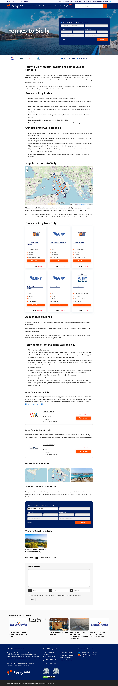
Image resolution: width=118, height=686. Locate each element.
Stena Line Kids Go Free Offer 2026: (58, 633)
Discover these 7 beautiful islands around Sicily (35, 551)
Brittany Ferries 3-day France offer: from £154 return (18, 634)
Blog (8, 1)
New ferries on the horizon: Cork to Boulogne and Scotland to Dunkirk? (79, 635)
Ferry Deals (67, 5)
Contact (28, 665)
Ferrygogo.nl (84, 656)
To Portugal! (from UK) (66, 653)
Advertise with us (25, 663)
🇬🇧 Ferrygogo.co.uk (80, 204)
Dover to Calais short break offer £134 (37, 620)
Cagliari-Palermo (48, 445)
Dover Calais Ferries (66, 660)
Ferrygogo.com (84, 653)
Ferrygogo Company (13, 663)
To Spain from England (67, 655)
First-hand (58, 6)
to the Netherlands (66, 657)
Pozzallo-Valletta (48, 412)
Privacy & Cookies (20, 665)
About (32, 663)
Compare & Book (23, 1)
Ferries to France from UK (49, 659)
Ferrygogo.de (84, 654)
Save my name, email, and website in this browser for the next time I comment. (56, 595)
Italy (19, 35)
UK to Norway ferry (49, 656)
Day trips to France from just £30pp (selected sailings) (97, 634)
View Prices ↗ (35, 261)
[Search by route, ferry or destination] (105, 6)
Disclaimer (11, 665)
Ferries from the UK (34, 6)
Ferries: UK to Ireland (49, 663)
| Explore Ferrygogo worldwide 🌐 (101, 1)
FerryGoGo (12, 35)
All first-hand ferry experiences (48, 653)
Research (14, 1)
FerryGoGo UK (14, 683)
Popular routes (47, 6)
